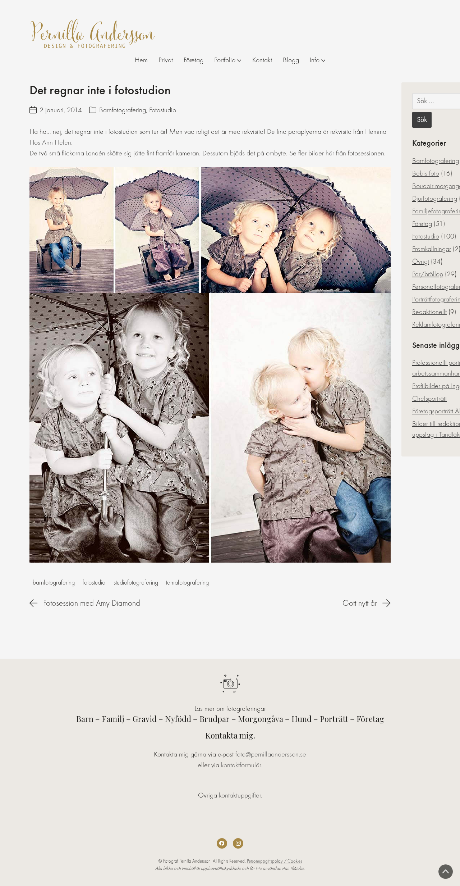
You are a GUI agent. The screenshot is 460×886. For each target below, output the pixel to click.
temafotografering (187, 582)
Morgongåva (260, 718)
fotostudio (94, 582)
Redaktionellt (429, 312)
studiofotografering (136, 582)
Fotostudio (162, 110)
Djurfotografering (434, 198)
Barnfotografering (122, 110)
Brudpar (214, 718)
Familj (113, 718)
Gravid (145, 718)
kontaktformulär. (241, 765)
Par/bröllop (427, 274)
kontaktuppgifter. (240, 795)
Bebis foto (425, 173)
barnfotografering (54, 582)
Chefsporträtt (429, 398)
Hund (301, 718)
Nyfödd (178, 718)
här (330, 153)
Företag (422, 223)
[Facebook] (222, 843)
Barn (84, 718)
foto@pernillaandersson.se (270, 754)
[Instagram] (238, 843)
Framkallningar (431, 249)
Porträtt (334, 718)
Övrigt (420, 261)
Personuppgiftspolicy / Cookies (274, 861)
